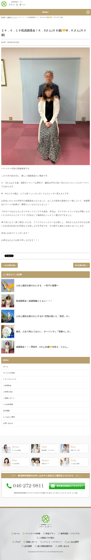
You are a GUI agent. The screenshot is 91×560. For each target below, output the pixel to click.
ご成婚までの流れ (46, 538)
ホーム (5, 367)
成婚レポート (31, 542)
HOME (3, 17)
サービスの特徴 (9, 373)
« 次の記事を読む (9, 265)
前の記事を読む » (81, 265)
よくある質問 (73, 542)
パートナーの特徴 (32, 534)
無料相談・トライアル (70, 534)
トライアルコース (9, 379)
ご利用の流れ (8, 392)
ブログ (18, 542)
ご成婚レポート (9, 398)
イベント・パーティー (52, 542)
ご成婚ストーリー (12, 17)
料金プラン (50, 534)
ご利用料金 (7, 385)
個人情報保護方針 (44, 546)
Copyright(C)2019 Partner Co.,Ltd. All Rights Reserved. (45, 552)
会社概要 (6, 411)
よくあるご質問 (9, 417)
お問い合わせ (8, 423)
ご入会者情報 (8, 404)
